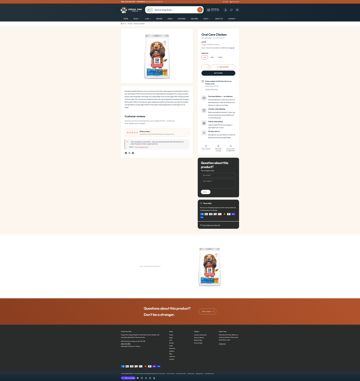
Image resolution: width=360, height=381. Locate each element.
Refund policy (191, 373)
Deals (171, 346)
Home (124, 23)
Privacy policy (162, 373)
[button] (237, 9)
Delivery (171, 351)
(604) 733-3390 (125, 344)
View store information (211, 89)
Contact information (181, 373)
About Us (172, 356)
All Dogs (130, 23)
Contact (171, 359)
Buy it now (218, 73)
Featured (172, 348)
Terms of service (171, 373)
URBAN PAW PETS (129, 373)
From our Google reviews (141, 147)
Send (205, 192)
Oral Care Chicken (139, 23)
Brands (171, 343)
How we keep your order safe (211, 225)
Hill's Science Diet (206, 38)
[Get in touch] (231, 9)
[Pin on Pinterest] (133, 153)
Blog (206, 19)
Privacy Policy (198, 343)
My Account (235, 2)
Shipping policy (199, 373)
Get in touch (206, 311)
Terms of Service (199, 337)
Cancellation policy (209, 373)
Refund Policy (198, 340)
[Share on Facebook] (126, 153)
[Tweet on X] (129, 153)
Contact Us (222, 344)
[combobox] (175, 9)
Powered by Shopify (139, 373)
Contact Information (200, 335)
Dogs (135, 19)
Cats (147, 19)
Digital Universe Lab (152, 373)
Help (226, 2)
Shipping (204, 44)
